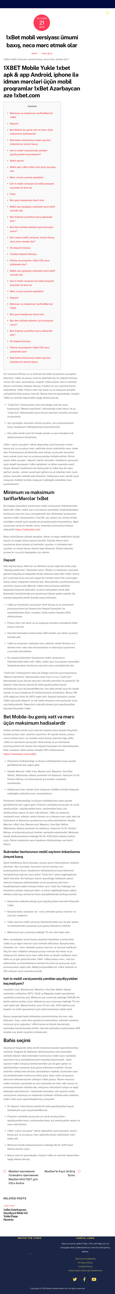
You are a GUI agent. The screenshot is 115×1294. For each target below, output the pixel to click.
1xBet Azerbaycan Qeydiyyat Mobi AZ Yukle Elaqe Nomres (15, 1214)
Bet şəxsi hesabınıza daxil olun (27, 200)
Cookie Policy (85, 1266)
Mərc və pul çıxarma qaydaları (27, 177)
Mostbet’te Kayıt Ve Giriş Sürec (59, 1173)
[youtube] (94, 1279)
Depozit (14, 123)
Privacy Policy (85, 1262)
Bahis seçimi (17, 160)
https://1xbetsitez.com (27, 529)
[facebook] (85, 1279)
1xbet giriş (46, 53)
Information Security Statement (85, 1270)
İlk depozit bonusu (20, 247)
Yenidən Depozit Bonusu (23, 254)
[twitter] (75, 1279)
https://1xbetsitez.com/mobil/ (19, 754)
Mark (35, 53)
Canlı (13, 194)
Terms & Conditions (85, 1258)
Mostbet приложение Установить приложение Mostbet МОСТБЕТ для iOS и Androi (23, 1177)
